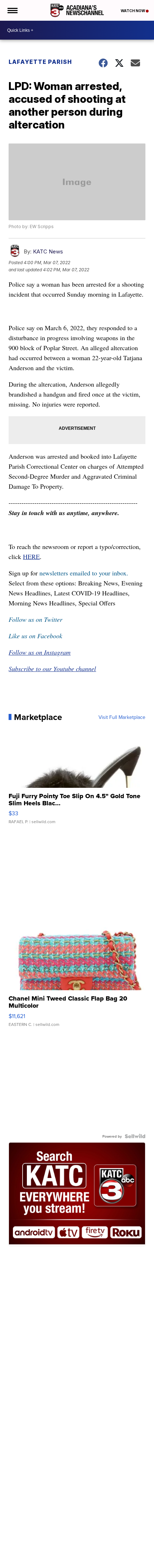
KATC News (48, 251)
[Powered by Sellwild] (135, 1136)
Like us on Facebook (35, 635)
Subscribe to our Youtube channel (52, 668)
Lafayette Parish (40, 61)
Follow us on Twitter (35, 619)
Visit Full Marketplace (121, 717)
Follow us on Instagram (40, 652)
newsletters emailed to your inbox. (83, 573)
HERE (31, 556)
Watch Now (133, 11)
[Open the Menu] (12, 10)
